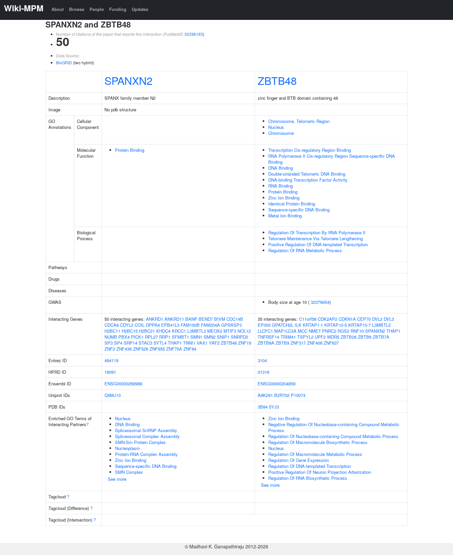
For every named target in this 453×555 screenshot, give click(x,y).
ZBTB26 (348, 337)
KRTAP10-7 (359, 325)
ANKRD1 (154, 319)
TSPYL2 (305, 337)
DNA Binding (280, 168)
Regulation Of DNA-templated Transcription (309, 466)
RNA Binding (280, 186)
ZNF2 (109, 349)
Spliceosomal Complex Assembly (147, 436)
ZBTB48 (277, 80)
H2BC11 (112, 331)
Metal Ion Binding (285, 215)
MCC (302, 331)
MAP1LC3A (285, 331)
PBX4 (124, 337)
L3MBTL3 (196, 331)
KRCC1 (179, 331)
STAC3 (145, 343)
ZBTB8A (266, 343)
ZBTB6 (364, 337)
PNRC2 (329, 331)
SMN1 (196, 337)
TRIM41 (288, 337)
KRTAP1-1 (313, 325)
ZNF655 (157, 349)
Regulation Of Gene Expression (298, 460)
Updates (140, 9)
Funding (117, 9)
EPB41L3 (170, 325)
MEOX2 (214, 331)
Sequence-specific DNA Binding (299, 209)
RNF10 (357, 331)
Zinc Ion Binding (283, 197)
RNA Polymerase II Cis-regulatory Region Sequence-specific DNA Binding (331, 159)
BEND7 (206, 319)
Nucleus (276, 127)
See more (117, 479)
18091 (110, 372)
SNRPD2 (239, 337)
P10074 (298, 395)
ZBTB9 (282, 343)
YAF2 (214, 343)
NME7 (315, 331)
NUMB (110, 337)
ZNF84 (189, 349)
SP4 (118, 343)
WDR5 (333, 337)
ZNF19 (244, 343)
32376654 (320, 302)
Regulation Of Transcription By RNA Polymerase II (316, 232)
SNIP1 (223, 337)
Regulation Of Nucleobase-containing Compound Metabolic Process (333, 436)
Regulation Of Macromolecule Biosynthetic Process (317, 442)
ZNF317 (298, 343)
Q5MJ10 (112, 395)
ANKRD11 (174, 319)
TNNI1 (189, 343)
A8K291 (265, 395)
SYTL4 (160, 343)
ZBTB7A (381, 337)
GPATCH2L (282, 325)
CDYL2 (126, 325)
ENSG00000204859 (276, 383)
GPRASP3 (231, 325)
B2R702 (282, 395)
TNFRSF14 (268, 337)
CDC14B (235, 319)
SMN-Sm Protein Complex (140, 442)
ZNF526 (140, 349)
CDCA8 (111, 325)
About (57, 9)
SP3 (108, 343)
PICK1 (137, 337)
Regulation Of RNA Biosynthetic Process (307, 478)
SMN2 (210, 337)
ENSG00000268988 (123, 383)
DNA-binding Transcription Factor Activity (308, 180)
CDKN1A (347, 319)
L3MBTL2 (381, 325)
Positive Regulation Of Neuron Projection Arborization (319, 472)
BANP (191, 319)
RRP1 (164, 337)
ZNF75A (174, 349)
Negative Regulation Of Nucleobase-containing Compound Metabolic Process (333, 427)
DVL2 (377, 319)
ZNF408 (314, 343)
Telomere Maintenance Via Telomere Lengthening (315, 238)
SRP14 (130, 343)
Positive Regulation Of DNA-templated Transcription (318, 244)
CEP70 (364, 319)
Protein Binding (129, 150)
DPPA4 (153, 325)
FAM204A (210, 325)
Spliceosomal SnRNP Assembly (146, 430)
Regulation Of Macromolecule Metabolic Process (315, 454)
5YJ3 (274, 407)
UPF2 (320, 337)
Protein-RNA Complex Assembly (146, 454)
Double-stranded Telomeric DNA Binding (306, 174)
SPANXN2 (128, 80)
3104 (262, 360)
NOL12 (244, 331)
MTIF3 (230, 331)
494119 (111, 360)
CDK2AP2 (327, 319)
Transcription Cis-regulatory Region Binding (309, 150)
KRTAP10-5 (335, 325)
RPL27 (151, 337)
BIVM (219, 319)
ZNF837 (331, 343)
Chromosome (281, 133)
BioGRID (64, 62)
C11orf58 (307, 319)
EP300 (264, 325)
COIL (140, 325)
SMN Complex (129, 472)
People (97, 9)
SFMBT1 (180, 337)
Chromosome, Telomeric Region (299, 121)
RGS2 (343, 331)
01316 (263, 372)
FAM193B (190, 325)
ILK (298, 325)
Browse (76, 9)
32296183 (193, 34)
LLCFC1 (265, 331)
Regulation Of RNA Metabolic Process (305, 250)
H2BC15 (130, 331)
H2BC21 (147, 331)
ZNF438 (124, 349)
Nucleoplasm (127, 448)
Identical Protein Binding (291, 203)
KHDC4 (163, 331)
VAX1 (202, 343)
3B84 (263, 407)
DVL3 (389, 319)
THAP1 (175, 343)
